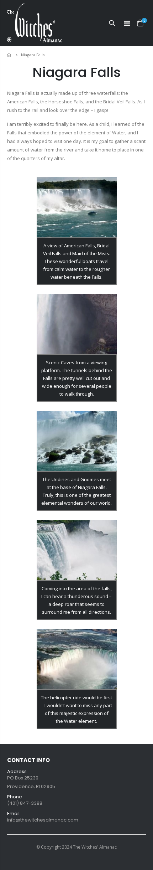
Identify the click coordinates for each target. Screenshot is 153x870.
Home (9, 54)
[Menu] (126, 23)
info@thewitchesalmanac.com (42, 820)
